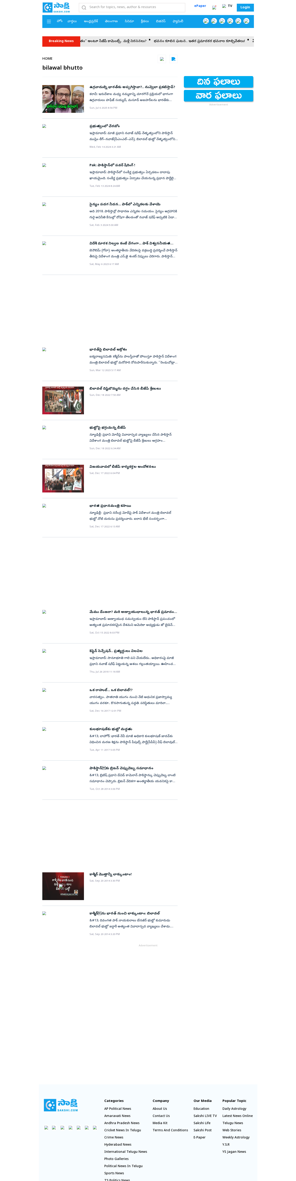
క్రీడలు (145, 21)
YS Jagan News (234, 1152)
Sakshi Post (203, 1131)
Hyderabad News (117, 1145)
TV (229, 6)
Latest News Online (237, 1116)
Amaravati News (117, 1116)
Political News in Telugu (123, 1166)
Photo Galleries (116, 1159)
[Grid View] (162, 59)
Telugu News (232, 1123)
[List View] (173, 59)
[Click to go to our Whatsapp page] (214, 21)
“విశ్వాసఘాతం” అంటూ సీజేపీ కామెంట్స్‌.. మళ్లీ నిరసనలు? (89, 41)
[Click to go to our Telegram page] (87, 1127)
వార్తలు (72, 21)
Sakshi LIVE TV (205, 1116)
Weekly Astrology (236, 1138)
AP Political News (117, 1109)
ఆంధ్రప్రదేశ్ (91, 21)
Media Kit (160, 1123)
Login (245, 7)
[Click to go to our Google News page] (246, 21)
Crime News (113, 1138)
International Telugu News (125, 1152)
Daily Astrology (234, 1109)
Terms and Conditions (170, 1131)
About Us (160, 1109)
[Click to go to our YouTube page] (238, 21)
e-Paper (200, 1138)
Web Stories (231, 1131)
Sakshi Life (202, 1123)
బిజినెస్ (161, 21)
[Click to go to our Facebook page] (206, 21)
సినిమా (129, 21)
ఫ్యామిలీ (178, 21)
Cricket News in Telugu (122, 1131)
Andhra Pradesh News (121, 1123)
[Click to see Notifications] (214, 7)
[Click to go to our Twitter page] (222, 21)
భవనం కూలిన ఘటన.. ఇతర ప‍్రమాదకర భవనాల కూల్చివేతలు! (184, 41)
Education (201, 1109)
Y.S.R (226, 1145)
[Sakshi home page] (60, 1105)
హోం (60, 21)
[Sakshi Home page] (56, 7)
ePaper (200, 6)
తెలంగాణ (111, 21)
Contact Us (161, 1116)
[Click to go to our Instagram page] (230, 21)
